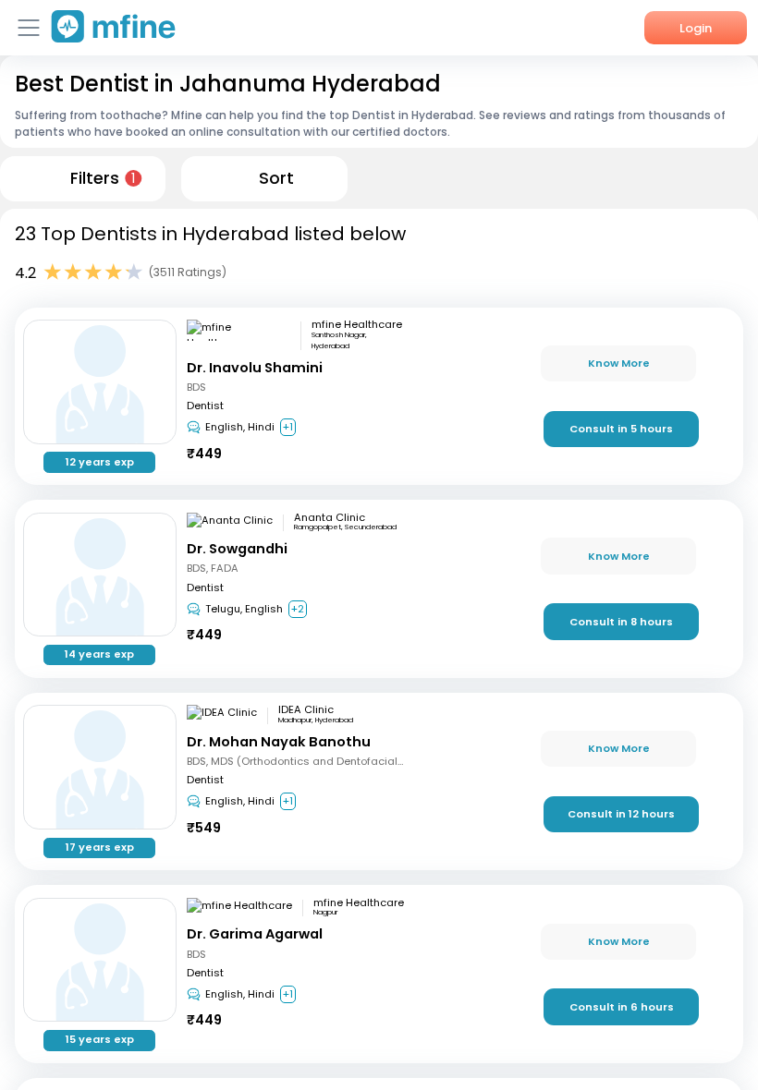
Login (695, 28)
